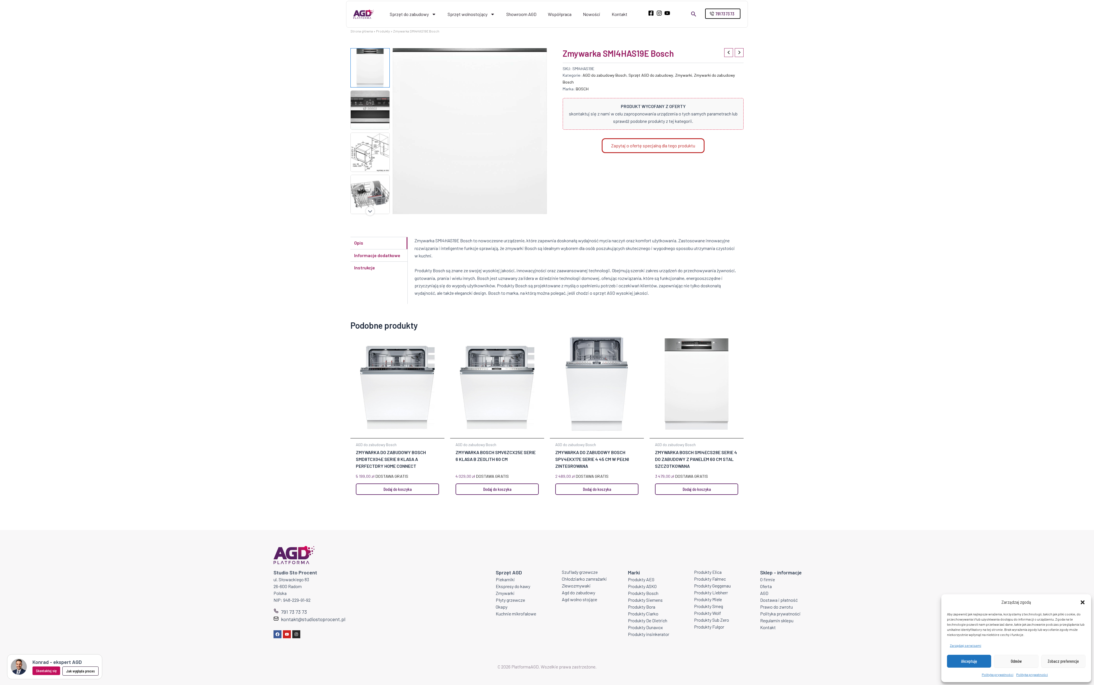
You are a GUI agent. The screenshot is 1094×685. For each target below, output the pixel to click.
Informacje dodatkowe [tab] (377, 255)
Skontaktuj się (46, 670)
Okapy (501, 606)
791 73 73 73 (294, 612)
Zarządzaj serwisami (965, 645)
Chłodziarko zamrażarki (584, 579)
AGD (764, 593)
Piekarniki (505, 579)
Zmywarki (683, 75)
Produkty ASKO (642, 586)
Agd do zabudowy (578, 592)
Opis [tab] (358, 242)
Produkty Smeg (708, 606)
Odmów (1016, 661)
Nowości (591, 14)
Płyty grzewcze (510, 600)
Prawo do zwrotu (776, 606)
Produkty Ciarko (643, 613)
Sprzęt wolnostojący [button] (467, 14)
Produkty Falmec (710, 579)
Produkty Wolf (707, 613)
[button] (1082, 602)
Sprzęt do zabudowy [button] (409, 14)
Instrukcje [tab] (364, 267)
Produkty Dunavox (645, 627)
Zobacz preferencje (1063, 661)
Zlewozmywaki (576, 585)
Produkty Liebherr (711, 592)
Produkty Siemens (645, 600)
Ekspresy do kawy (513, 586)
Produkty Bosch (643, 593)
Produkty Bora (641, 606)
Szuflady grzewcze (580, 572)
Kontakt (619, 14)
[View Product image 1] (370, 68)
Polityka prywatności (997, 674)
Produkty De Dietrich (647, 620)
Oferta (766, 586)
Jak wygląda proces (80, 670)
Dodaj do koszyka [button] (397, 489)
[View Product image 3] (370, 152)
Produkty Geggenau (712, 585)
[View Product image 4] (370, 194)
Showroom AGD (521, 14)
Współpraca (560, 14)
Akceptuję (969, 661)
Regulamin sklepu (776, 620)
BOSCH (582, 88)
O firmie (767, 579)
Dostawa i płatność (779, 600)
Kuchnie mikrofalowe (516, 613)
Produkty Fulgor (709, 626)
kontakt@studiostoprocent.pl (313, 619)
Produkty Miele (708, 599)
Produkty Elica (708, 572)
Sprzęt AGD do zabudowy (650, 75)
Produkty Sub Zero (711, 620)
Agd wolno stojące (579, 599)
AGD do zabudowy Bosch (604, 75)
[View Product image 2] (370, 110)
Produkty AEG (641, 579)
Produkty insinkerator (648, 634)
